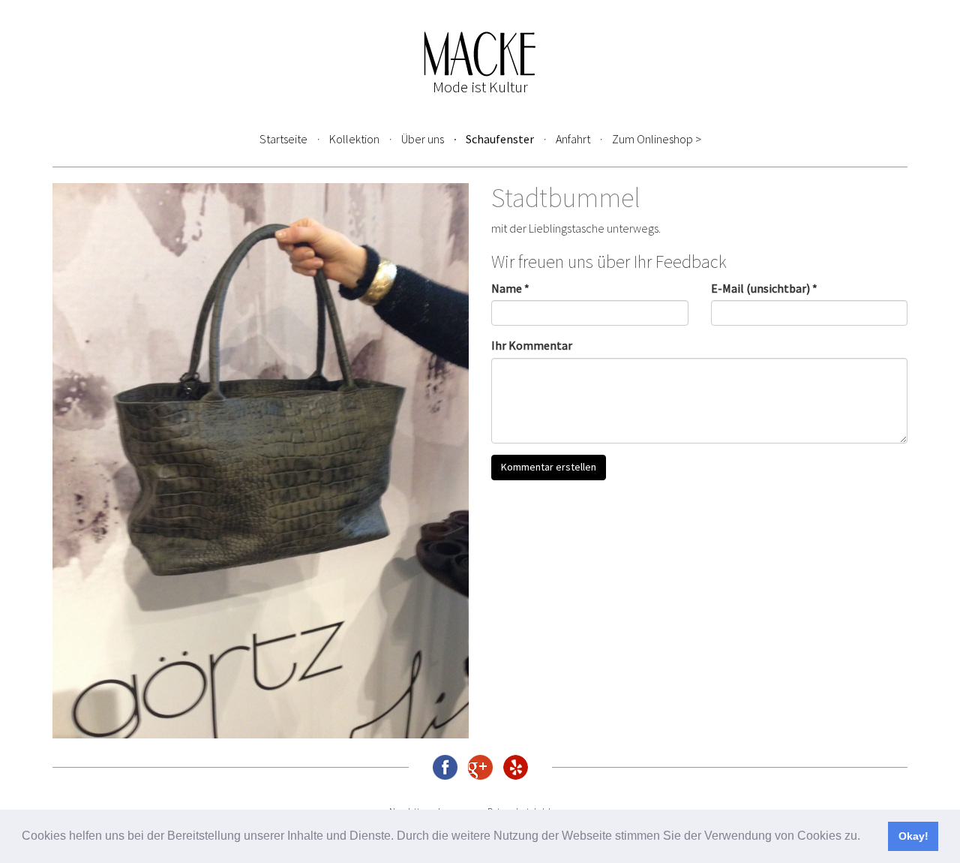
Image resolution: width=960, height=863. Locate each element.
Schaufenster (500, 138)
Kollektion (354, 138)
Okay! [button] (913, 836)
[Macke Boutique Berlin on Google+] (480, 767)
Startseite (284, 138)
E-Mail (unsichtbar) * (764, 288)
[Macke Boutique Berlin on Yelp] (515, 767)
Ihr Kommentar (531, 345)
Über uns (422, 138)
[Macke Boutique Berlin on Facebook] (445, 767)
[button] (865, 837)
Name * (510, 288)
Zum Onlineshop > (656, 138)
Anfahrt (573, 138)
